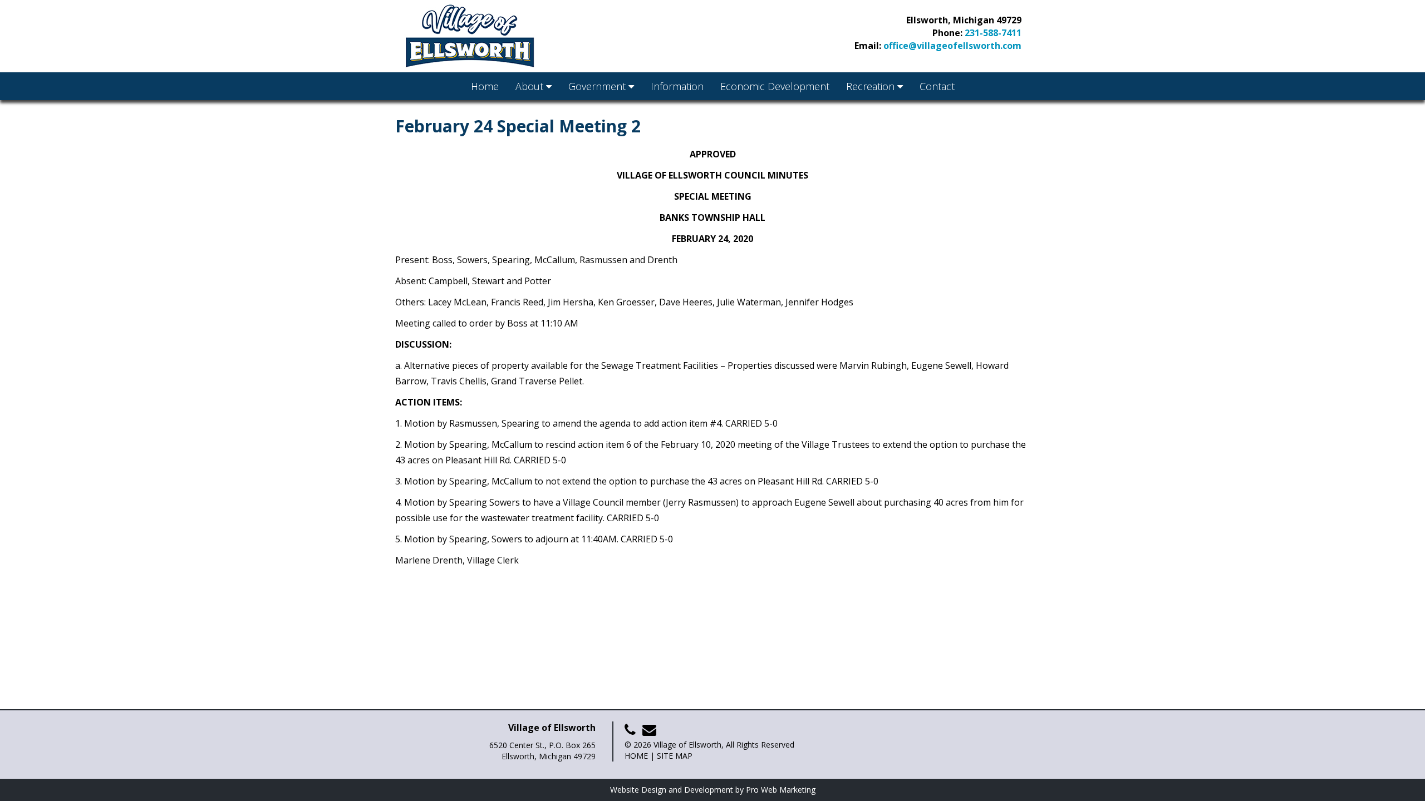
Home (485, 86)
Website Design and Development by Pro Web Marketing (712, 789)
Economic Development (774, 86)
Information (677, 86)
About (530, 86)
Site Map (674, 755)
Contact (937, 86)
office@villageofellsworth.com (952, 45)
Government (598, 86)
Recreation (871, 86)
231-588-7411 (993, 33)
